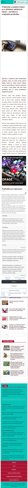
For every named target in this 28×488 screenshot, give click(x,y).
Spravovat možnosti (14, 290)
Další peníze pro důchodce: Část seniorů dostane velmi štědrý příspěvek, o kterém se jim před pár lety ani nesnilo (13, 457)
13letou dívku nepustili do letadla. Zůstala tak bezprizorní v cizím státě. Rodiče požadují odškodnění (12, 445)
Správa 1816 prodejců (7, 278)
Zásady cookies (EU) (14, 480)
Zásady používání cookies (14, 473)
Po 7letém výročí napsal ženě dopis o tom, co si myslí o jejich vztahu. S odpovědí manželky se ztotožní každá (13, 451)
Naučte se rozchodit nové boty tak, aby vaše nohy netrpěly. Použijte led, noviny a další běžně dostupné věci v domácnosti (17, 327)
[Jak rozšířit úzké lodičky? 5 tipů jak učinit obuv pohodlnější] (5, 310)
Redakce (14, 462)
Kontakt (24, 293)
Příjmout (14, 281)
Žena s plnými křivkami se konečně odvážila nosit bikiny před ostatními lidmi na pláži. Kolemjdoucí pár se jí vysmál (17, 356)
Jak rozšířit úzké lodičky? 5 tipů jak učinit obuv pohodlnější (17, 309)
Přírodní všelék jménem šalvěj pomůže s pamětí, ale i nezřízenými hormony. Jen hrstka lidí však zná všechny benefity (17, 365)
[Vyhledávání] (14, 334)
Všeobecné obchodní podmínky (14, 476)
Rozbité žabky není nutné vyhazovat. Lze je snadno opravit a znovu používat (17, 318)
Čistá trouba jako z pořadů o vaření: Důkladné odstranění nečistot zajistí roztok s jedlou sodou (17, 348)
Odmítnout (14, 286)
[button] (25, 193)
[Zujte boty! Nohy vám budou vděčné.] (5, 302)
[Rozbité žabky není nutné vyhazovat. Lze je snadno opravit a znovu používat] (5, 318)
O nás (14, 466)
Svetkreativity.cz (6, 391)
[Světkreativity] (20, 2)
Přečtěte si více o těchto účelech (20, 278)
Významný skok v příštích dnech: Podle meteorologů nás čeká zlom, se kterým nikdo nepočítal (17, 373)
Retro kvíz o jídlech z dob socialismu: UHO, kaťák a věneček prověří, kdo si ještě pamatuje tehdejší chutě (13, 408)
